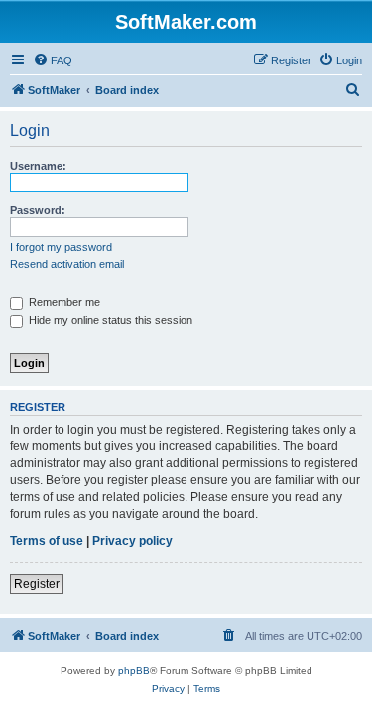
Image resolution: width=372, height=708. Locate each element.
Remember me (63, 302)
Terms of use (46, 541)
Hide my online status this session (109, 320)
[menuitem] (52, 60)
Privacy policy (132, 541)
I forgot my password (61, 247)
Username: (38, 166)
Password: (37, 210)
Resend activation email (67, 264)
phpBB (134, 670)
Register (37, 584)
